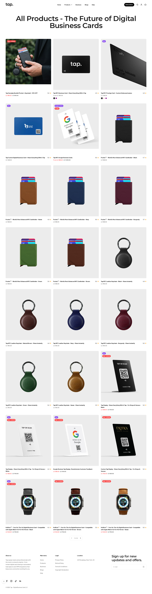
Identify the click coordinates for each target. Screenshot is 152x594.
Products (67, 5)
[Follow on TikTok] (16, 581)
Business (78, 5)
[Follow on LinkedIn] (20, 581)
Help (93, 5)
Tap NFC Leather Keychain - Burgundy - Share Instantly (118, 343)
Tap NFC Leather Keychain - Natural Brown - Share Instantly (24, 343)
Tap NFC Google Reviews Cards (62, 157)
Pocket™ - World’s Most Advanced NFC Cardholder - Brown (71, 281)
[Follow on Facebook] (7, 581)
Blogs (86, 5)
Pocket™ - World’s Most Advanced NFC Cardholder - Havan (24, 219)
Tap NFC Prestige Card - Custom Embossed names (116, 93)
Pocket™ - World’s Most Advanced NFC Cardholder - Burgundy (120, 219)
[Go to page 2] (80, 538)
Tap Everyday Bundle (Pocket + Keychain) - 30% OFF (22, 93)
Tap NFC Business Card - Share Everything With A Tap (69, 93)
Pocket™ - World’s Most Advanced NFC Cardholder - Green (24, 281)
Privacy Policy (59, 560)
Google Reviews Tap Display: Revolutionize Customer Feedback (72, 469)
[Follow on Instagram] (11, 581)
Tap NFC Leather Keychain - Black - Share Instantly (116, 281)
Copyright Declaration (62, 570)
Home (59, 5)
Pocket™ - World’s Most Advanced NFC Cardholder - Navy (71, 219)
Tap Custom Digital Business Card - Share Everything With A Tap (25, 157)
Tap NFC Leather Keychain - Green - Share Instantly (21, 405)
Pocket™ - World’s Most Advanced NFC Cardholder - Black (119, 157)
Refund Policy (59, 563)
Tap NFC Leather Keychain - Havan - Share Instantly (69, 405)
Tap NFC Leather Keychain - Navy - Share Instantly (68, 343)
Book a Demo (129, 4)
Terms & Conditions (61, 566)
